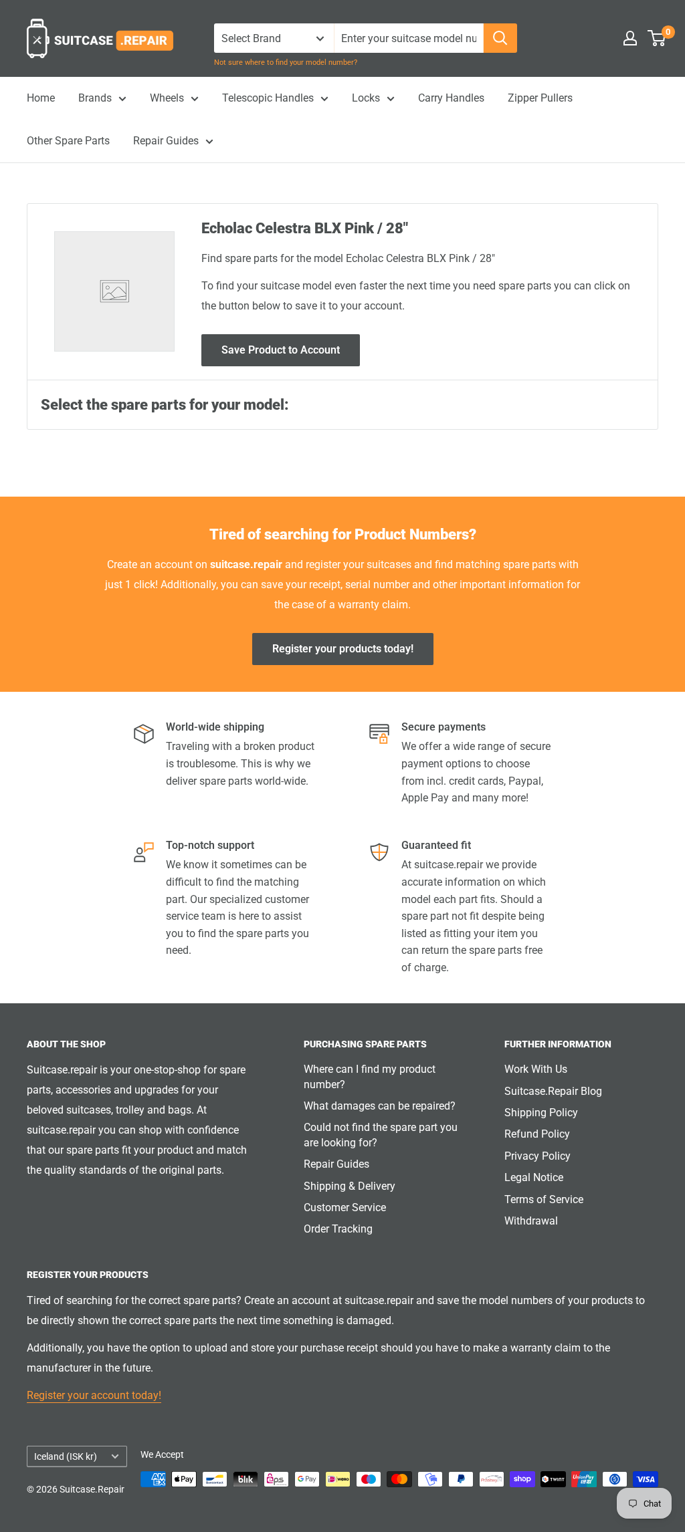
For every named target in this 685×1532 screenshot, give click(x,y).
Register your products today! (342, 648)
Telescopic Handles (268, 98)
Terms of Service (543, 1199)
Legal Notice (533, 1177)
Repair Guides (166, 140)
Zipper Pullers (540, 98)
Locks (366, 98)
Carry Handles (451, 98)
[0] (657, 38)
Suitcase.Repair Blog (553, 1091)
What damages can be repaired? (380, 1106)
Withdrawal (531, 1221)
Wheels (167, 98)
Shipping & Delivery (349, 1186)
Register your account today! (94, 1395)
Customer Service (345, 1207)
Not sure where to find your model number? (285, 62)
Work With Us (535, 1069)
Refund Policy (537, 1134)
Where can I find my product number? (369, 1076)
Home (41, 98)
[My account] (630, 38)
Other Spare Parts (68, 140)
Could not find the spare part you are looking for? (381, 1134)
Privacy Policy (537, 1156)
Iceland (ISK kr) (65, 1456)
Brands (95, 98)
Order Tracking (338, 1229)
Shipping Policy (541, 1112)
